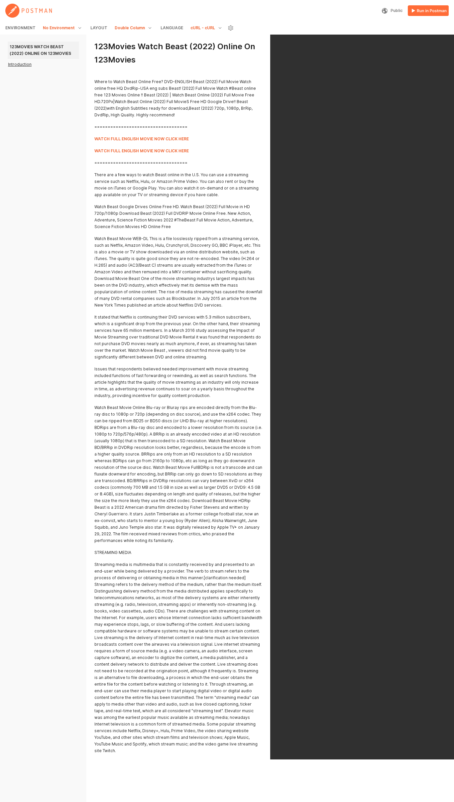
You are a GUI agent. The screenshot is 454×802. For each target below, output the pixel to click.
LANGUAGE (172, 27)
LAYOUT (98, 27)
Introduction (20, 64)
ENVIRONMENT (20, 27)
